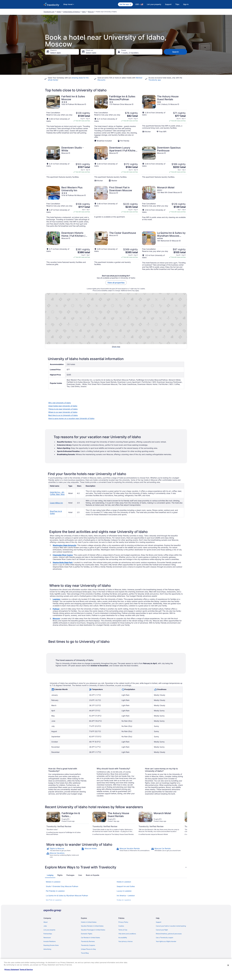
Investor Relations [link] (50, 941)
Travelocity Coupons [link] (88, 945)
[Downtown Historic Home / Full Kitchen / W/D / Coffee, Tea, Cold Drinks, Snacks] (68, 251)
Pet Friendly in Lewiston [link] (55, 891)
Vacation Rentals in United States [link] (92, 926)
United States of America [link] (71, 12)
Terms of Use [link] (122, 930)
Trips (177, 4)
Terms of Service (26, 969)
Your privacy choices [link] (125, 941)
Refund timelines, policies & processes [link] (169, 934)
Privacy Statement (11, 969)
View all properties (116, 282)
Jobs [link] (45, 926)
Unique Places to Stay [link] (88, 949)
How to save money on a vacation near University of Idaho (71, 418)
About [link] (45, 922)
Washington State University (64, 545)
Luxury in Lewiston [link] (124, 891)
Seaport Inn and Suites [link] (126, 886)
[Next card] (184, 824)
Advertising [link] (47, 949)
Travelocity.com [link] (49, 12)
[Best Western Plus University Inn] (68, 207)
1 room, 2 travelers (129, 53)
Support (168, 4)
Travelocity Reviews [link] (88, 941)
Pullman (56, 609)
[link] (63, 849)
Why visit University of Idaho (59, 403)
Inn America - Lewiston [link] (126, 895)
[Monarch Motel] (164, 207)
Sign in (185, 4)
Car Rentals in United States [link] (90, 937)
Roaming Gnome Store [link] (51, 945)
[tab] (50, 875)
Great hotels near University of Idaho (62, 406)
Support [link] (158, 922)
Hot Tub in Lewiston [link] (54, 900)
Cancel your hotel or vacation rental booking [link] (171, 926)
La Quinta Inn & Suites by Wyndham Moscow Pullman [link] (67, 895)
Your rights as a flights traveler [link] (166, 941)
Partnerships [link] (48, 934)
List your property (154, 4)
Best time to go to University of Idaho (63, 415)
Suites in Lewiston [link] (124, 900)
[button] (116, 867)
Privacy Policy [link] (123, 922)
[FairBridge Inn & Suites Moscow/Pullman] (116, 118)
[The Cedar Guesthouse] (116, 251)
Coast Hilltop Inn (56, 503)
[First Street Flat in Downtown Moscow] (116, 207)
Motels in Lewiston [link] (53, 882)
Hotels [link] (59, 12)
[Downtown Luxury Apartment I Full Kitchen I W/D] (116, 164)
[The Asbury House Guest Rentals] (164, 118)
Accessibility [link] (122, 937)
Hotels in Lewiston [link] (124, 882)
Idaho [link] (84, 12)
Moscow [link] (91, 12)
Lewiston (56, 599)
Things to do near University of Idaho (63, 409)
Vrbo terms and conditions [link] (127, 934)
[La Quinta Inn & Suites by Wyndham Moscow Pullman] (164, 251)
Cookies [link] (121, 926)
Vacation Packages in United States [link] (93, 930)
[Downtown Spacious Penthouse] (164, 164)
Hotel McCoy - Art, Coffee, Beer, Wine (57, 493)
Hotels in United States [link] (88, 922)
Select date (55, 53)
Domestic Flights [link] (86, 934)
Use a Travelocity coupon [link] (164, 937)
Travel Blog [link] (85, 953)
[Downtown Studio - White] (68, 164)
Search (175, 52)
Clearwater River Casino (63, 555)
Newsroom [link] (47, 937)
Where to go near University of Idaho (62, 412)
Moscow (56, 618)
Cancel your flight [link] (162, 930)
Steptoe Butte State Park (62, 562)
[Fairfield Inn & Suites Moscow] (68, 118)
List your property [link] (49, 930)
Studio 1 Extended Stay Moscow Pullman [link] (62, 886)
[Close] (228, 965)
